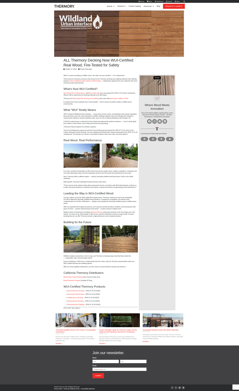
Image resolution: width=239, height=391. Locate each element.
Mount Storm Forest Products (73, 277)
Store (150, 1)
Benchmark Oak (94, 93)
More (178, 1)
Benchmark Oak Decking (75, 294)
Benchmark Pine (69, 93)
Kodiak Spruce (80, 93)
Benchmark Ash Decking (75, 301)
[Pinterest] (159, 121)
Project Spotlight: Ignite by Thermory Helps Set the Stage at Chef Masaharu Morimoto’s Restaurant (118, 331)
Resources (148, 6)
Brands (109, 6)
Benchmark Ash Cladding (75, 304)
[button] (144, 139)
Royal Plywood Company (72, 280)
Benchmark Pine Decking (75, 291)
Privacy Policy (58, 388)
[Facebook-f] (172, 387)
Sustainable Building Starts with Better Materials (161, 330)
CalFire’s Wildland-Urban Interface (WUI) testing (85, 81)
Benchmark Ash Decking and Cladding (85, 98)
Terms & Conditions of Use (71, 388)
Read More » (59, 343)
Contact (169, 1)
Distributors (160, 1)
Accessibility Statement (88, 388)
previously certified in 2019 (119, 98)
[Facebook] (149, 121)
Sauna (142, 1)
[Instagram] (154, 121)
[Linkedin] (164, 121)
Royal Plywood (97, 212)
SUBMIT (98, 376)
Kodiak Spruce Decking (75, 297)
